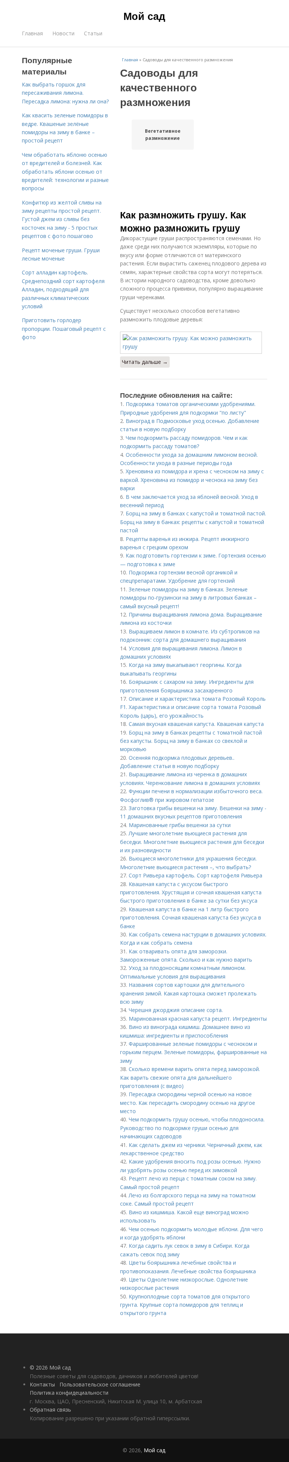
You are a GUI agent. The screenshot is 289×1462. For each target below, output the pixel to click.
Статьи (93, 33)
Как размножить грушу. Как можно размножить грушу (183, 221)
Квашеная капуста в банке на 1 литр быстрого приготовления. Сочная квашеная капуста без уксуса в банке (190, 918)
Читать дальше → (145, 361)
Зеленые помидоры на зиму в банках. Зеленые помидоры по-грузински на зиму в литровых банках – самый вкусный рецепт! (188, 598)
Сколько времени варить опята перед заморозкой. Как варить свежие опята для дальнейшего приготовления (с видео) (190, 1077)
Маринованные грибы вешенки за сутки (180, 825)
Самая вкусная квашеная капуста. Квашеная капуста (196, 723)
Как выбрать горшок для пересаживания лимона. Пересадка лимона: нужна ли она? (65, 93)
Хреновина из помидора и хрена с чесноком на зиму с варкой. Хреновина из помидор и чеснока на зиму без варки (192, 480)
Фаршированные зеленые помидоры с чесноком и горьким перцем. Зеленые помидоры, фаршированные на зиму (193, 1052)
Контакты (42, 1384)
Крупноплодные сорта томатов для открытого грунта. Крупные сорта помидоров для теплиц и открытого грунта (185, 1305)
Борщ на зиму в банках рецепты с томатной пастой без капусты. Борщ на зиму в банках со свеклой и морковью (191, 741)
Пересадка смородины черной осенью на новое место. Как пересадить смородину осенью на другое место (187, 1103)
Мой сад (144, 16)
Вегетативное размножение (163, 134)
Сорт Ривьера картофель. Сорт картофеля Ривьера (195, 875)
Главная (32, 33)
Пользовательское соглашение (99, 1384)
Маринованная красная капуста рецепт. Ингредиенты (198, 1018)
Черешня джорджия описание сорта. (176, 1010)
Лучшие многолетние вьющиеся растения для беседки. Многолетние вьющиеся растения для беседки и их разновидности (192, 842)
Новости (63, 33)
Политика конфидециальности (69, 1392)
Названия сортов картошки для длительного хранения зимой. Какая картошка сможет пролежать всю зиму (188, 993)
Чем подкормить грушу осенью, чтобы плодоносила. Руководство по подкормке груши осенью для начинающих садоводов (192, 1128)
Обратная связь (50, 1409)
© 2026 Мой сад (50, 1367)
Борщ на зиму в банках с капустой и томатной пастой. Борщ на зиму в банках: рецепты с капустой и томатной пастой (193, 522)
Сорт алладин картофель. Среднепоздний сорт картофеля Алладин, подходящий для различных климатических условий (63, 289)
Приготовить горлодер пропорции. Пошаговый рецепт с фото (64, 329)
